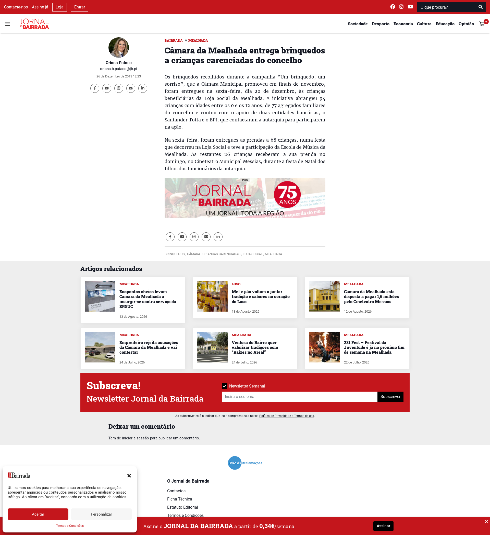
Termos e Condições (70, 526)
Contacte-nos (16, 7)
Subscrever (390, 396)
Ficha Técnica (179, 499)
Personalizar (101, 514)
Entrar (79, 7)
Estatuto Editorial (182, 507)
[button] (129, 475)
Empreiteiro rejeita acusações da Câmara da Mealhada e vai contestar (148, 347)
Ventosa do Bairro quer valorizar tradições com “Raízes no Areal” (255, 347)
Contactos (176, 490)
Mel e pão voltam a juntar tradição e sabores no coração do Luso (261, 296)
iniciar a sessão (135, 438)
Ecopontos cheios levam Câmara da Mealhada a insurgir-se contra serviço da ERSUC (147, 299)
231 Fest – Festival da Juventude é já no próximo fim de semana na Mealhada (374, 347)
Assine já (40, 7)
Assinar (383, 525)
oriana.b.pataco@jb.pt (118, 68)
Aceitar (38, 514)
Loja (60, 7)
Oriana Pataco (119, 62)
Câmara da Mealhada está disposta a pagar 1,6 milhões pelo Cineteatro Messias (371, 296)
